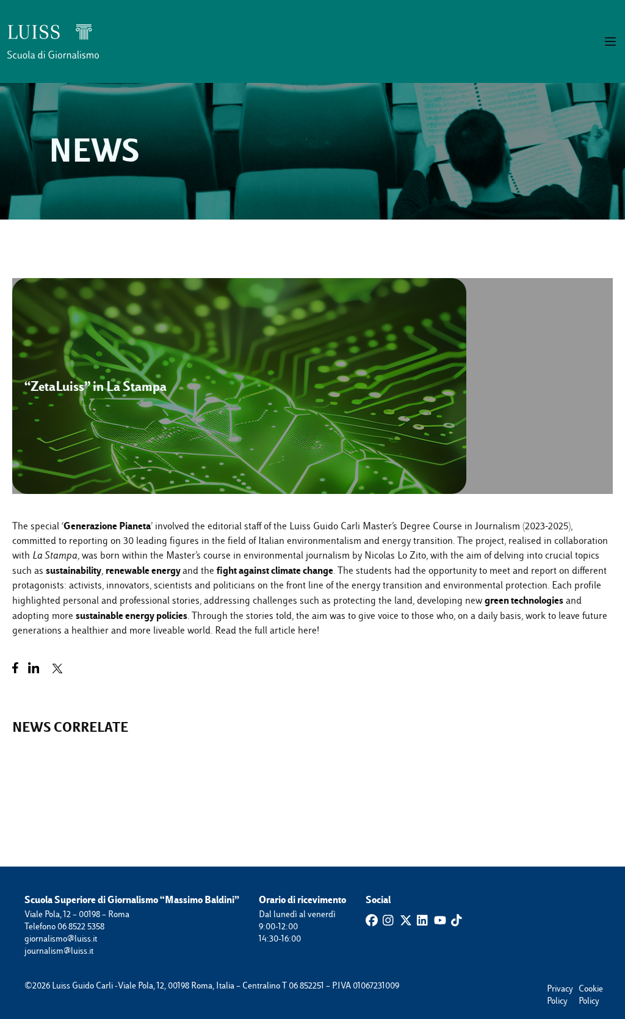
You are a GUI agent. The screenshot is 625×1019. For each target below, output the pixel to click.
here (307, 630)
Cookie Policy (585, 989)
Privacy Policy (553, 989)
